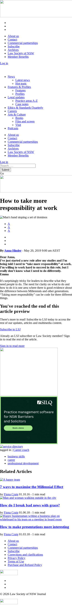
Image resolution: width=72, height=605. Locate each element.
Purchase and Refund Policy (25, 565)
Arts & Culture (17, 114)
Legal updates (16, 97)
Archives (13, 49)
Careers (12, 111)
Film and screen (25, 121)
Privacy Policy (16, 558)
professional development (23, 463)
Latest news (22, 80)
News (11, 76)
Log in (4, 63)
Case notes (21, 104)
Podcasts (13, 128)
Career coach (21, 450)
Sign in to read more (12, 345)
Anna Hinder (13, 250)
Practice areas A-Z (26, 100)
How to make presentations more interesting (34, 527)
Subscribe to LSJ (10, 329)
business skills (16, 456)
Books (19, 118)
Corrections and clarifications (25, 554)
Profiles (20, 93)
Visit (18, 124)
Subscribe (14, 46)
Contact (12, 39)
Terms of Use (16, 561)
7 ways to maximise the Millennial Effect (31, 487)
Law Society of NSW (21, 53)
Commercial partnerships (23, 43)
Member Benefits (18, 56)
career (11, 459)
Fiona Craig (11, 494)
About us (13, 36)
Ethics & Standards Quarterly (25, 107)
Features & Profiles (19, 87)
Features (20, 90)
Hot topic (21, 83)
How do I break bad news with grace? (30, 505)
